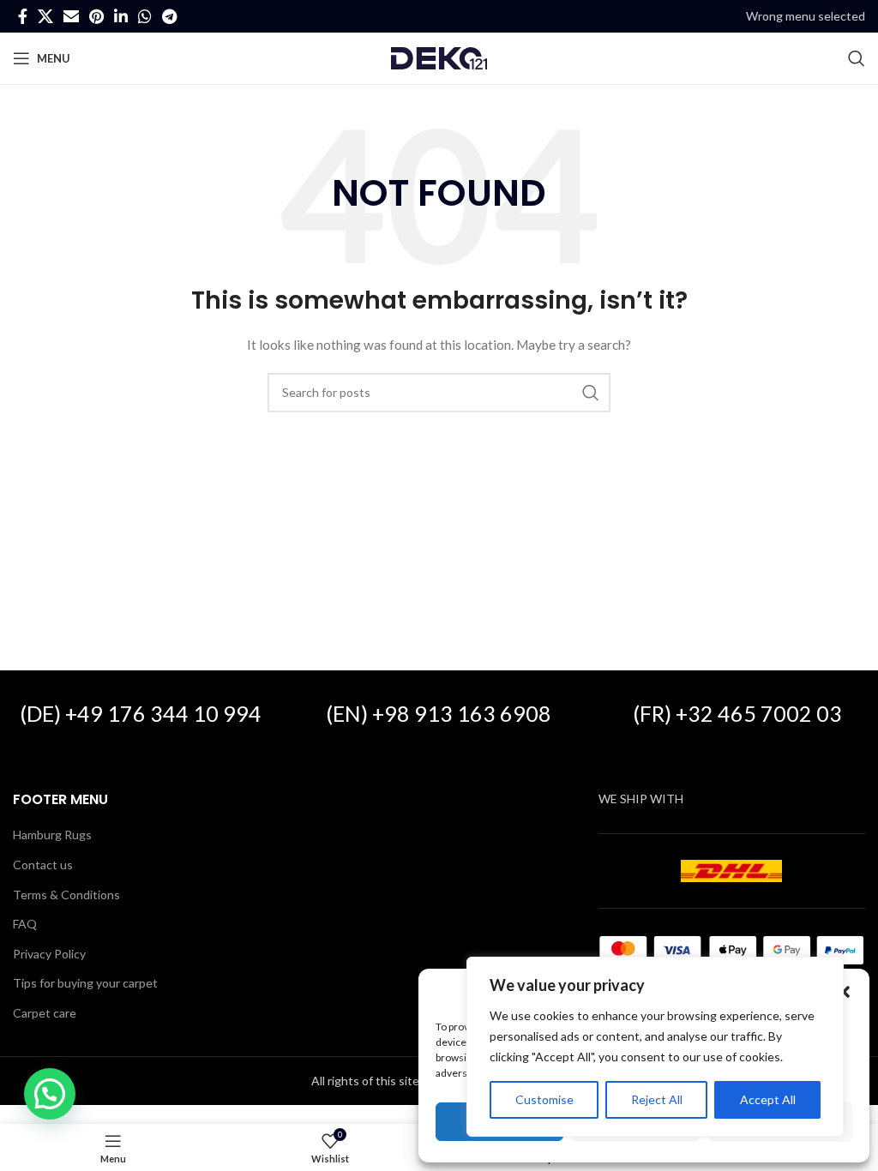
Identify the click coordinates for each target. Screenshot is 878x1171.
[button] (843, 991)
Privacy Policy (49, 953)
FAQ (25, 923)
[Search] (856, 58)
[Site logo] (439, 57)
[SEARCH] (590, 392)
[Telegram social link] (169, 16)
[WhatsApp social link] (145, 16)
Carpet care (44, 1013)
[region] (655, 1047)
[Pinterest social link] (96, 16)
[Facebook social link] (23, 16)
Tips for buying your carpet (85, 983)
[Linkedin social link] (121, 16)
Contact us (43, 864)
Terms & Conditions (66, 894)
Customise (544, 1099)
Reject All (657, 1099)
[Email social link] (71, 16)
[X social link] (45, 16)
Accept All (768, 1099)
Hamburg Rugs (52, 834)
